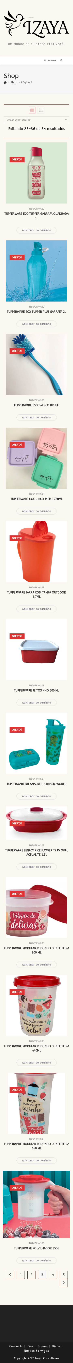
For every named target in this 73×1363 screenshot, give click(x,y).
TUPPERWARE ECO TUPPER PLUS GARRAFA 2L (36, 312)
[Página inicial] (5, 82)
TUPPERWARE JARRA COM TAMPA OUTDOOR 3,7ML (36, 595)
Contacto (16, 1346)
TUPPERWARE (36, 208)
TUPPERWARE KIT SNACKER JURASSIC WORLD (37, 784)
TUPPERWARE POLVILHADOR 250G (36, 1248)
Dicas (56, 1346)
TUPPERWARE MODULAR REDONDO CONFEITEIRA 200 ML (36, 950)
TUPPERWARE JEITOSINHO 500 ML (36, 690)
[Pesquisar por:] (60, 60)
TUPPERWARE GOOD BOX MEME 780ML (37, 499)
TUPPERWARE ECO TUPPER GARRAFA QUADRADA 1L (36, 216)
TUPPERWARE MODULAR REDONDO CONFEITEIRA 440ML (36, 1048)
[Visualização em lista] (41, 110)
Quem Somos (38, 1346)
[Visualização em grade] (32, 110)
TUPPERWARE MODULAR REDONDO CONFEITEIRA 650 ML (36, 1146)
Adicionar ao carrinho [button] (36, 230)
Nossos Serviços (36, 1351)
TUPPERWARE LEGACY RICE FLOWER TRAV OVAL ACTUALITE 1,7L (36, 853)
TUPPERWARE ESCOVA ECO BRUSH (36, 405)
